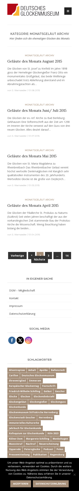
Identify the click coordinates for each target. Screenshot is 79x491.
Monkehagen (60, 438)
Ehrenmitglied (17, 380)
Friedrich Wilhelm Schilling (24, 391)
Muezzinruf (15, 443)
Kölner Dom (16, 438)
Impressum (16, 306)
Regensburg (57, 454)
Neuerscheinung (49, 443)
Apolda (44, 370)
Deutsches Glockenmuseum (38, 375)
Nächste (39, 259)
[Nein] (74, 474)
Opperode (15, 449)
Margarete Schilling (37, 438)
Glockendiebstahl (44, 396)
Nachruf (31, 443)
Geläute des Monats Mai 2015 (32, 156)
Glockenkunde (17, 407)
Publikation (40, 454)
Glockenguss (58, 401)
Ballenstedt (58, 370)
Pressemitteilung (19, 454)
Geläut (48, 391)
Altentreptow (17, 370)
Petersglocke (32, 449)
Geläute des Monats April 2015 (33, 205)
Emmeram (35, 380)
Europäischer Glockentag (24, 386)
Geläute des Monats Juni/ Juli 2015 (37, 110)
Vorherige (17, 255)
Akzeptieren (20, 483)
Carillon (13, 375)
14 (66, 255)
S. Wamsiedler (19, 90)
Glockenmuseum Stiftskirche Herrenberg (33, 412)
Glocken (25, 396)
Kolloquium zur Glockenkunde (26, 433)
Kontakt (14, 298)
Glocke (13, 396)
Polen (60, 449)
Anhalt (32, 370)
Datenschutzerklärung (22, 313)
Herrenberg (46, 417)
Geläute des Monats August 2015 (34, 61)
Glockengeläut (17, 401)
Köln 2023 (53, 433)
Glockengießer (38, 401)
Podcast (48, 449)
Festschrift (48, 386)
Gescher (60, 391)
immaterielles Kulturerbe (24, 422)
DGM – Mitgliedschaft (22, 290)
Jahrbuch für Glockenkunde (25, 428)
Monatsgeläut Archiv (39, 55)
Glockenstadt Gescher (22, 417)
